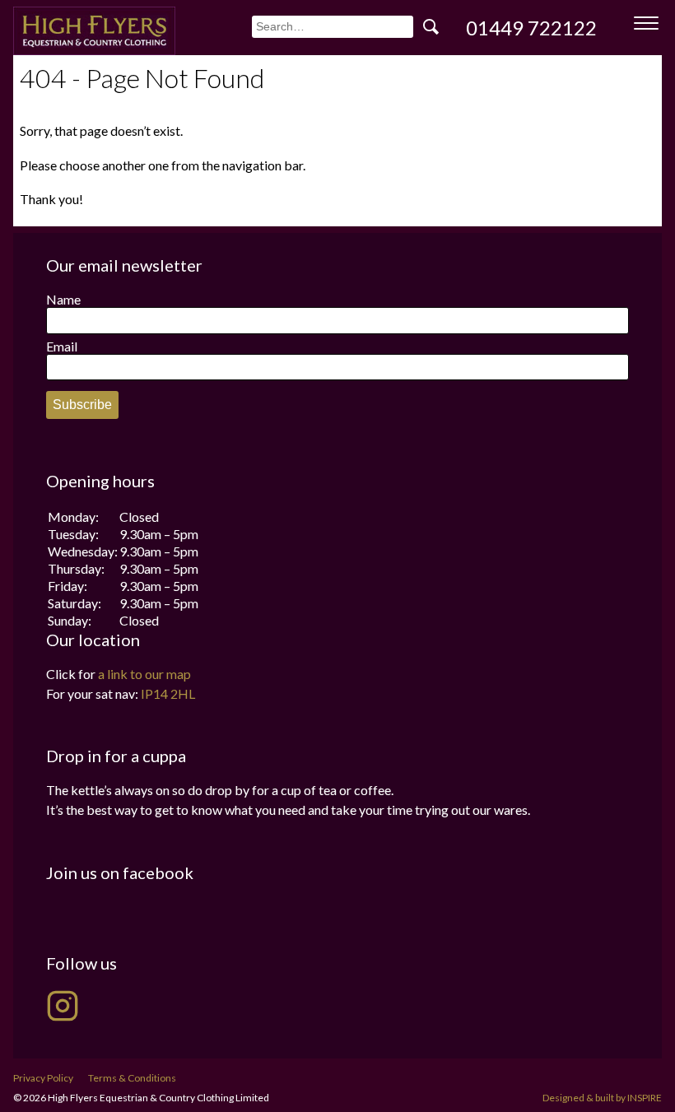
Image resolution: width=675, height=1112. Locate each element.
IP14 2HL (168, 693)
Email (61, 346)
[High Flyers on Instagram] (62, 1005)
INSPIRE (644, 1097)
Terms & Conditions (132, 1078)
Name (63, 299)
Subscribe (82, 405)
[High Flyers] (94, 31)
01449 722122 (531, 28)
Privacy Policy (43, 1078)
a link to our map (144, 674)
